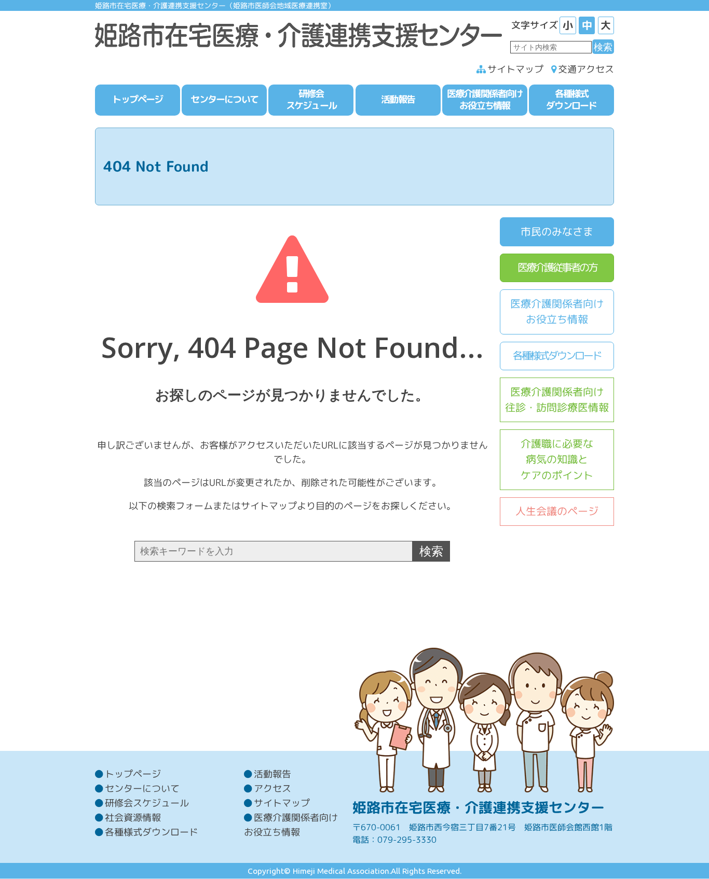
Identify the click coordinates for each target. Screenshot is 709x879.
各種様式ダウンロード (557, 355)
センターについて (142, 788)
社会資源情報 (133, 817)
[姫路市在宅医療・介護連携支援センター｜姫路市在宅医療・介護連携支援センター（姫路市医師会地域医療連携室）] (298, 32)
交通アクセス (586, 69)
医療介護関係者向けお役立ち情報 (557, 311)
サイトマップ (515, 69)
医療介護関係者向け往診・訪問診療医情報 (557, 399)
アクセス (272, 788)
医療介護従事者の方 (557, 267)
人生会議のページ (556, 511)
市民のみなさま (557, 231)
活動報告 (272, 774)
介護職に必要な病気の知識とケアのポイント (557, 459)
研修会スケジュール (147, 803)
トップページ (133, 774)
